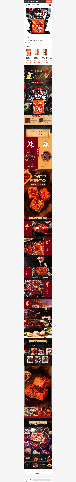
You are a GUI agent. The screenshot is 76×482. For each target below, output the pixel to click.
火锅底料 (33, 4)
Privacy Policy (35, 471)
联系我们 (28, 471)
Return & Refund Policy (44, 471)
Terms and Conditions (38, 473)
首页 (29, 4)
